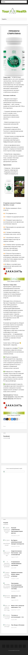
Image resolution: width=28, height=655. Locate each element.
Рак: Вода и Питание (17, 625)
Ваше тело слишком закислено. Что (17, 606)
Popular (5, 522)
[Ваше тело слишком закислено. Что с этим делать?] (6, 609)
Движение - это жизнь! (16, 596)
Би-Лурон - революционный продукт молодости (17, 542)
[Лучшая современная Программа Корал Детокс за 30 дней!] (6, 532)
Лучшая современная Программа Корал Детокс (17, 530)
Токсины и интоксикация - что (17, 616)
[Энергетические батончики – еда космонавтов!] (6, 554)
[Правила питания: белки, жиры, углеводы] (6, 575)
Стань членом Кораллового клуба (14, 468)
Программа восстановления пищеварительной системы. (17, 586)
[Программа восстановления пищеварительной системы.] (6, 586)
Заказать (14, 271)
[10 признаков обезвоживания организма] (6, 564)
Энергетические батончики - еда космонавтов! (16, 552)
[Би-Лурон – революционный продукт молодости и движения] (6, 544)
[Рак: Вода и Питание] (6, 625)
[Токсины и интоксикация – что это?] (6, 616)
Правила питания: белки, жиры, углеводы (17, 574)
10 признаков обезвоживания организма (16, 563)
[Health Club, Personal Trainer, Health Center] (14, 11)
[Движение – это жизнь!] (6, 596)
